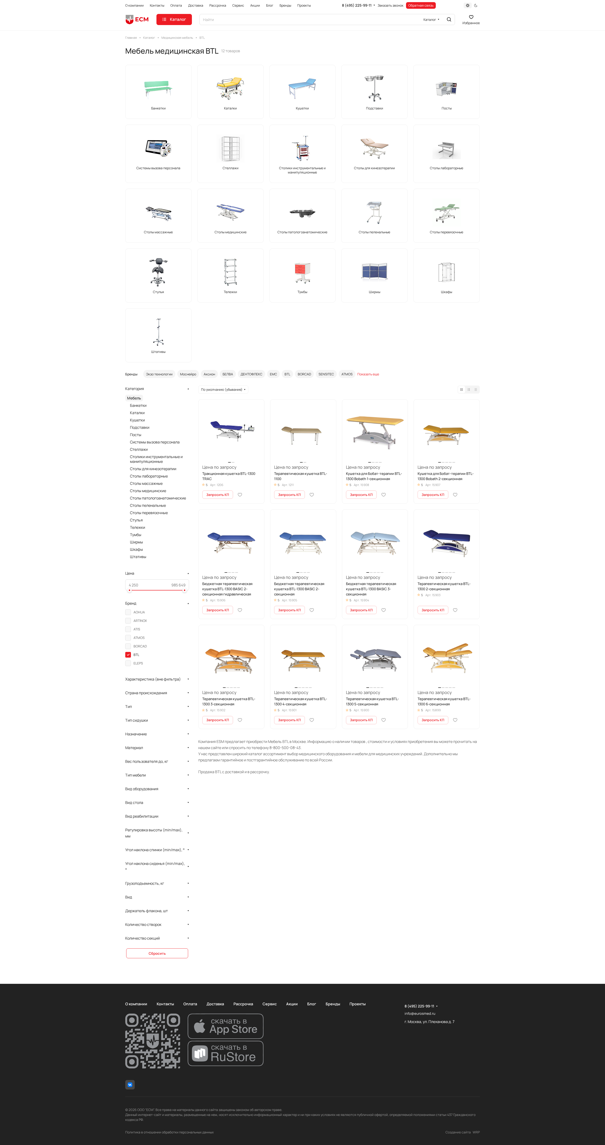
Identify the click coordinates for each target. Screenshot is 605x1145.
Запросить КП (217, 494)
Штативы (138, 556)
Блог (311, 1003)
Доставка (215, 1003)
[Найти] (449, 19)
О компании (136, 1003)
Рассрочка (243, 1003)
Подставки (139, 427)
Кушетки (137, 420)
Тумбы (135, 534)
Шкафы (136, 549)
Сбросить (157, 953)
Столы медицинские (148, 490)
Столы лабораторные (149, 476)
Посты (135, 434)
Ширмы (136, 542)
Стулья (136, 520)
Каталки (137, 412)
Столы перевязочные (149, 512)
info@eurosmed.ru (420, 1013)
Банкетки (138, 405)
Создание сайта (458, 1132)
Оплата (190, 1003)
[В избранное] (240, 495)
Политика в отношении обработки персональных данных (169, 1132)
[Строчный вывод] (468, 389)
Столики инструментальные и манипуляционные (156, 459)
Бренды (333, 1003)
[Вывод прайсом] (475, 389)
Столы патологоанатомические (158, 498)
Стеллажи (139, 449)
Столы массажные (146, 483)
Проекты (358, 1003)
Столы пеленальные (148, 505)
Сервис (270, 1003)
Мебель (134, 398)
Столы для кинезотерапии (153, 468)
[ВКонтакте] (130, 1084)
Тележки (137, 527)
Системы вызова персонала (155, 442)
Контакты (165, 1003)
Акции (292, 1003)
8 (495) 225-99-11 (357, 5)
